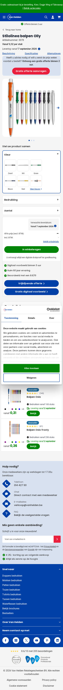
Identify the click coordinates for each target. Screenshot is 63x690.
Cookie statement (18, 685)
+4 (23, 409)
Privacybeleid (50, 546)
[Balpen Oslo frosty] (14, 429)
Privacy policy (49, 680)
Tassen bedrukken (11, 599)
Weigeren (31, 377)
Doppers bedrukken (12, 575)
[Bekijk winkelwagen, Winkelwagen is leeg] (59, 17)
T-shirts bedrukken (11, 594)
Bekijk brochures (10, 608)
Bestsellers (7, 613)
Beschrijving (8, 53)
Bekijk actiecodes (32, 8)
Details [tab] (31, 318)
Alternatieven (54, 53)
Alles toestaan (31, 368)
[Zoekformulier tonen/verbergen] (46, 17)
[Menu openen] (4, 17)
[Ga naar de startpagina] (14, 17)
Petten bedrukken (11, 585)
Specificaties (31, 53)
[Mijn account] (52, 17)
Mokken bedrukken (12, 580)
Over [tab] (51, 318)
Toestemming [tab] (11, 318)
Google (31, 549)
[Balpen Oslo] (14, 396)
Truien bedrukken (11, 589)
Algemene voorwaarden (19, 680)
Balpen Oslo (34, 397)
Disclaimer (48, 685)
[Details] (38, 49)
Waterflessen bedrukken (14, 603)
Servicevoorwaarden (14, 549)
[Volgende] (58, 108)
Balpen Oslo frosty (38, 430)
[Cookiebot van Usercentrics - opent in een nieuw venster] (47, 310)
